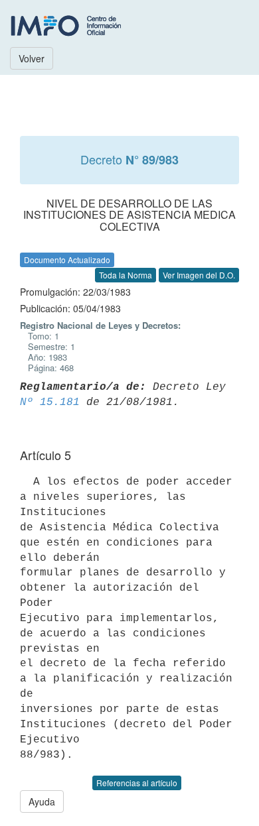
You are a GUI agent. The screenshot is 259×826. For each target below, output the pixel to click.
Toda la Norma (125, 274)
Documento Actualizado (67, 259)
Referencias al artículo (136, 782)
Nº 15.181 (50, 402)
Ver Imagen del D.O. (199, 274)
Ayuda (42, 801)
